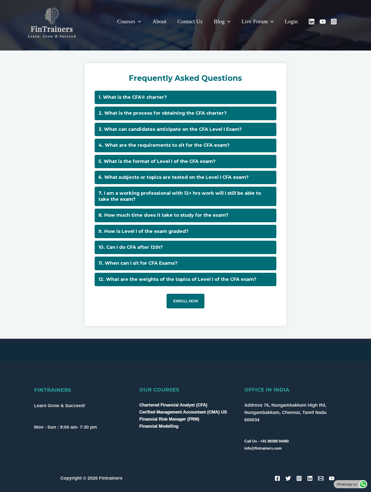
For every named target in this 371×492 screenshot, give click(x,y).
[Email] (321, 478)
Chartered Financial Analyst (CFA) (173, 405)
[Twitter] (288, 478)
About (159, 21)
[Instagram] (334, 21)
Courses (126, 21)
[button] (138, 21)
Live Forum (255, 21)
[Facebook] (277, 478)
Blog (219, 21)
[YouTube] (323, 21)
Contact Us (190, 21)
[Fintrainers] (51, 20)
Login (291, 21)
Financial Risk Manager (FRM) (169, 419)
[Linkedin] (311, 21)
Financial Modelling (158, 426)
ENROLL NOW (185, 300)
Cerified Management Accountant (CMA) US (183, 412)
